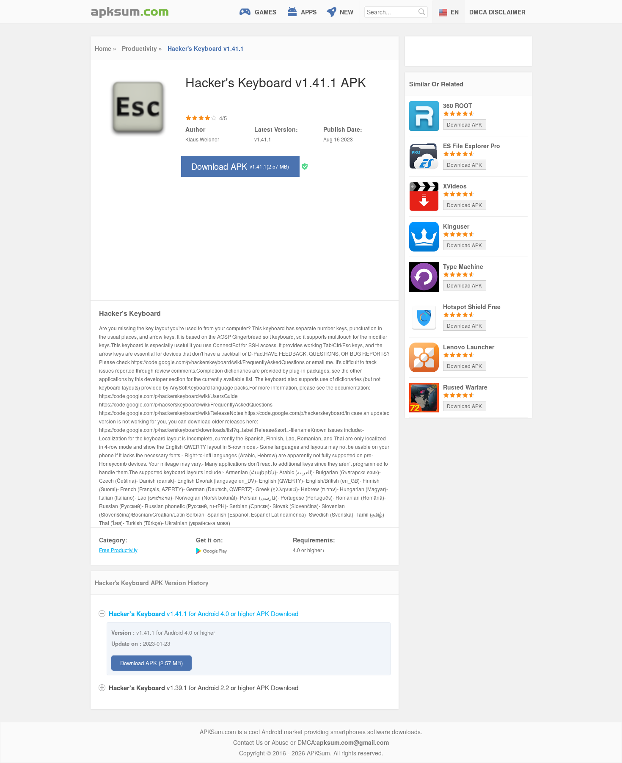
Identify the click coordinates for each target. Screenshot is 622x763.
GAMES (265, 12)
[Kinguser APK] (424, 236)
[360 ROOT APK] (424, 115)
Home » (105, 48)
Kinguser (456, 226)
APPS (309, 12)
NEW (346, 12)
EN (455, 12)
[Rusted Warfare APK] (424, 397)
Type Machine (463, 266)
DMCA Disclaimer (497, 12)
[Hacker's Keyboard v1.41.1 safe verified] (304, 166)
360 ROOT (457, 105)
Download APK (240, 166)
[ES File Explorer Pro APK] (424, 155)
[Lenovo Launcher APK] (424, 356)
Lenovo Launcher (468, 347)
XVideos (455, 186)
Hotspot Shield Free (472, 306)
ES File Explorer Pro (471, 145)
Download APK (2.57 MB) (151, 663)
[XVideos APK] (424, 195)
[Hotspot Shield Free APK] (424, 316)
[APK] (130, 12)
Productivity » (142, 48)
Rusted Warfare (465, 387)
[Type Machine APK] (424, 276)
